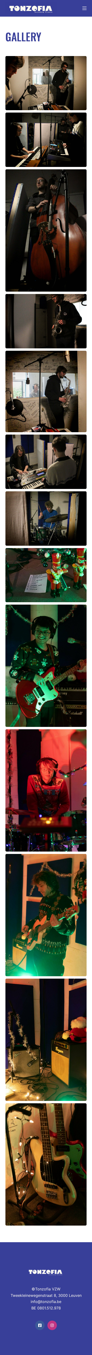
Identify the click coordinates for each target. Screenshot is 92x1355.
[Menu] (84, 8)
